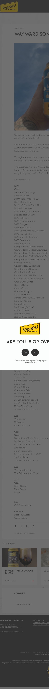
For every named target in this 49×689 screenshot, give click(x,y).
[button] (35, 352)
